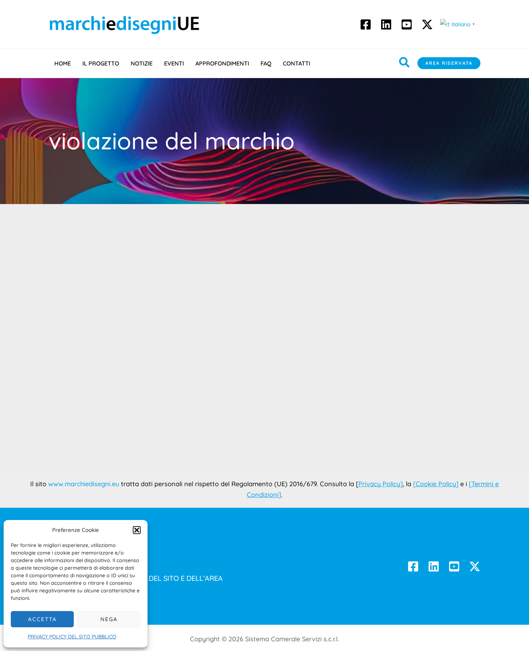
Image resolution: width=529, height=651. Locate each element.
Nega (109, 619)
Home (62, 63)
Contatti (296, 63)
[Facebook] (365, 24)
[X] (427, 24)
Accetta (42, 619)
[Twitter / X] (474, 566)
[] (435, 484)
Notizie (142, 63)
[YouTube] (406, 24)
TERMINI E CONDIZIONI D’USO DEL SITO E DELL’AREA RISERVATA (136, 584)
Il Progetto (100, 63)
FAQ (266, 63)
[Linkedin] (386, 24)
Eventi (174, 63)
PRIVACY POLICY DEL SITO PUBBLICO (72, 636)
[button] (136, 530)
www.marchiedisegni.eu (83, 484)
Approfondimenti (222, 63)
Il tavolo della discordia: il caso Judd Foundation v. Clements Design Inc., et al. (116, 396)
